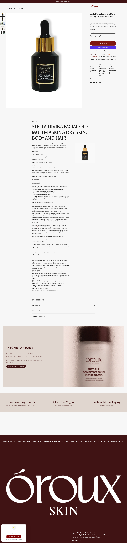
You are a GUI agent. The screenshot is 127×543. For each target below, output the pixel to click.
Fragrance (92, 29)
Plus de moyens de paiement (103, 50)
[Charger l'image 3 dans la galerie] (2, 23)
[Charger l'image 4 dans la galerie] (2, 28)
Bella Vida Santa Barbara (91, 533)
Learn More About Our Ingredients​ (16, 366)
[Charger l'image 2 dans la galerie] (2, 19)
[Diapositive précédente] (3, 1)
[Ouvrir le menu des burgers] (4, 8)
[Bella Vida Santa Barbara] (94, 7)
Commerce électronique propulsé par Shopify (86, 537)
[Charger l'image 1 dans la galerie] (2, 14)
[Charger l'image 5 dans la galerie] (2, 32)
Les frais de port (93, 56)
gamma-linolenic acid (37, 227)
